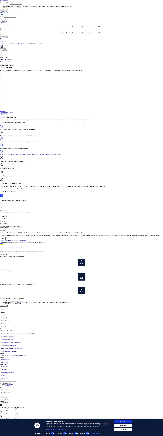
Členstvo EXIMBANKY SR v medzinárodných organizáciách (13, 355)
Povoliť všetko (123, 421)
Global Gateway (4, 378)
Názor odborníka (41, 302)
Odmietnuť (123, 429)
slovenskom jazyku (28, 188)
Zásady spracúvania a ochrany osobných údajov (11, 342)
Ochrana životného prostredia (7, 339)
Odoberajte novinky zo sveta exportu (7, 1)
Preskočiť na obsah (4, 0)
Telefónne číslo (3, 223)
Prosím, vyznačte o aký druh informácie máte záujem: (11, 226)
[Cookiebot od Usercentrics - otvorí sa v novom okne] (37, 433)
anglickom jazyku (36, 188)
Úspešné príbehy (62, 302)
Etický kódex (4, 326)
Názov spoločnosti (4, 218)
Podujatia (100, 26)
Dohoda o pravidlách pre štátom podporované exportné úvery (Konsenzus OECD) (17, 333)
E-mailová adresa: (6, 300)
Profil (2, 309)
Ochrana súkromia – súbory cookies (8, 345)
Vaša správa (2, 230)
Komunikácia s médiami (6, 392)
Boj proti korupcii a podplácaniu (7, 336)
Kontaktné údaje (4, 389)
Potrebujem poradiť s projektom (7, 372)
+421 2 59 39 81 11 (4, 11)
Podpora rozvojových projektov (6, 59)
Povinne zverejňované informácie (8, 330)
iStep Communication (8, 384)
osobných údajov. (18, 303)
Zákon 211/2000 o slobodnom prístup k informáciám (11, 348)
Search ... (2, 16)
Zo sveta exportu (18, 302)
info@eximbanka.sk (4, 12)
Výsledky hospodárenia (6, 320)
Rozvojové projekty (91, 26)
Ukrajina (3, 375)
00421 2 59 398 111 (4, 399)
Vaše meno (2, 216)
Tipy (57, 302)
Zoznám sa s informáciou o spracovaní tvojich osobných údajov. (13, 240)
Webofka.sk (8, 385)
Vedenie (3, 312)
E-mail (1, 221)
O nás (62, 26)
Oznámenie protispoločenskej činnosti (8, 351)
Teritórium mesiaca (50, 302)
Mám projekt (3, 369)
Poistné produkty (80, 26)
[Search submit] (1, 18)
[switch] (65, 433)
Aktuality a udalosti (5, 315)
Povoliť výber (123, 425)
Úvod (1, 54)
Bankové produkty (70, 26)
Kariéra (2, 323)
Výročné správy (4, 317)
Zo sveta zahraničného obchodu (29, 302)
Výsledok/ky (3, 20)
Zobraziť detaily (95, 433)
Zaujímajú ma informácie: (8, 302)
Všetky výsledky (4, 21)
